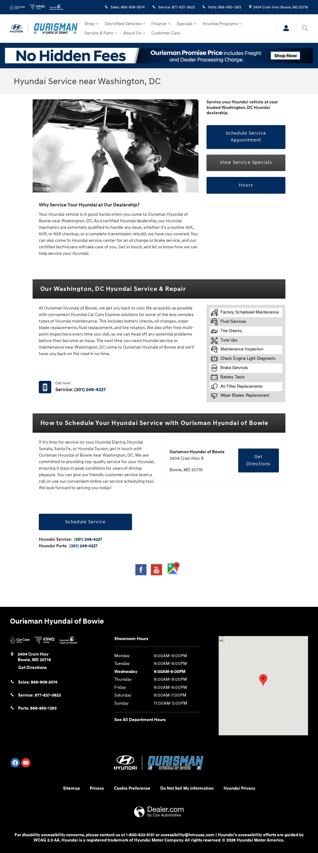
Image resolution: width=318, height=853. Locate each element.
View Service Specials (246, 162)
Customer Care (165, 33)
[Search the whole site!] (305, 28)
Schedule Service (85, 522)
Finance (158, 23)
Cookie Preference (132, 788)
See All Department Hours (140, 719)
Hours (246, 185)
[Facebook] (15, 762)
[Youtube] (25, 762)
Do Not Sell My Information (187, 788)
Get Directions (258, 460)
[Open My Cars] (284, 28)
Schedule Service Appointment (246, 136)
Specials (184, 23)
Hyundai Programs (220, 23)
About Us (132, 33)
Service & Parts (98, 33)
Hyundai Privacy (239, 788)
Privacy (97, 788)
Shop (89, 23)
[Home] (19, 29)
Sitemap (71, 788)
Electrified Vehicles (123, 23)
